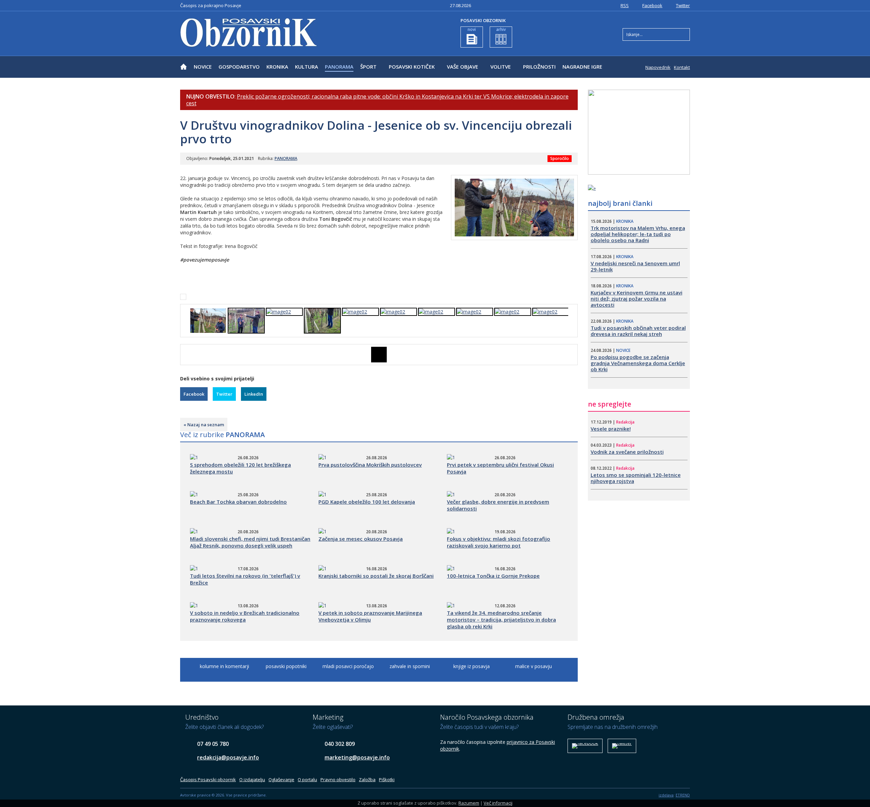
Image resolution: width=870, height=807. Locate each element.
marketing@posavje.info (357, 757)
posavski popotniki (286, 666)
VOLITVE (500, 66)
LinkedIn (253, 394)
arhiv (501, 29)
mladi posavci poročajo (348, 666)
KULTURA (306, 66)
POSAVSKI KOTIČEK (412, 66)
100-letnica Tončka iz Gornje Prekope (493, 575)
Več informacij (498, 803)
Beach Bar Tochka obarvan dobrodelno (238, 501)
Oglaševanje (281, 779)
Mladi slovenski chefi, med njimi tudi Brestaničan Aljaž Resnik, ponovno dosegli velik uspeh (250, 542)
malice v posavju (533, 666)
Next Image (572, 354)
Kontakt (682, 67)
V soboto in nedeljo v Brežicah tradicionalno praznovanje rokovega (244, 616)
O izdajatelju (252, 779)
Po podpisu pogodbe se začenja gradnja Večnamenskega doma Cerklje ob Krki (638, 363)
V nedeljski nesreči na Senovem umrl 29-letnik (635, 266)
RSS (625, 5)
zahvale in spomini (409, 666)
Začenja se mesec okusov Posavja (360, 538)
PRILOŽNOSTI (539, 66)
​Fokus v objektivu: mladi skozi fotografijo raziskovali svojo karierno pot (498, 542)
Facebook (652, 5)
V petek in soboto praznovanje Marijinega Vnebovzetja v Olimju (370, 616)
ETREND (683, 794)
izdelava (666, 794)
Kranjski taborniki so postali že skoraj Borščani (376, 575)
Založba (367, 779)
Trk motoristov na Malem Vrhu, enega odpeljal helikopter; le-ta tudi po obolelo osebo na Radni (638, 234)
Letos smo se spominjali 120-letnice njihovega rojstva (636, 477)
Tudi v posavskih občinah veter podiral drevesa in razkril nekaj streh (638, 330)
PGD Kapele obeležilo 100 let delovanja (366, 501)
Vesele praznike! (611, 428)
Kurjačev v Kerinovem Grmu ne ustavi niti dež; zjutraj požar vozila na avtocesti (636, 298)
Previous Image (185, 354)
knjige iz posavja (471, 666)
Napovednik (658, 67)
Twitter (683, 5)
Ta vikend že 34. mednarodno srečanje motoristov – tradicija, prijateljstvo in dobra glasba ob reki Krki (501, 619)
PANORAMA (339, 66)
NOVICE (203, 66)
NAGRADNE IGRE (582, 66)
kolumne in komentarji (224, 666)
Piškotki (387, 779)
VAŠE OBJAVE (462, 66)
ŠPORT (368, 66)
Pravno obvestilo (337, 779)
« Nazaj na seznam (204, 425)
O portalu (307, 779)
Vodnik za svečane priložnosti (627, 451)
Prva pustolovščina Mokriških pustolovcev (370, 464)
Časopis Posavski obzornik (208, 779)
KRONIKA (277, 66)
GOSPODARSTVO (239, 66)
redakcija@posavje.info (228, 757)
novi (472, 29)
